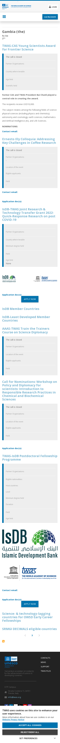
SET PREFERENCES (28, 738)
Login (54, 7)
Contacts (45, 658)
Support (45, 667)
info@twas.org (14, 697)
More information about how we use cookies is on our (28, 718)
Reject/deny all (30, 732)
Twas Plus (46, 671)
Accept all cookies (30, 725)
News (43, 662)
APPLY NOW (30, 299)
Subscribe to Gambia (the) (3, 641)
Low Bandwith (50, 17)
